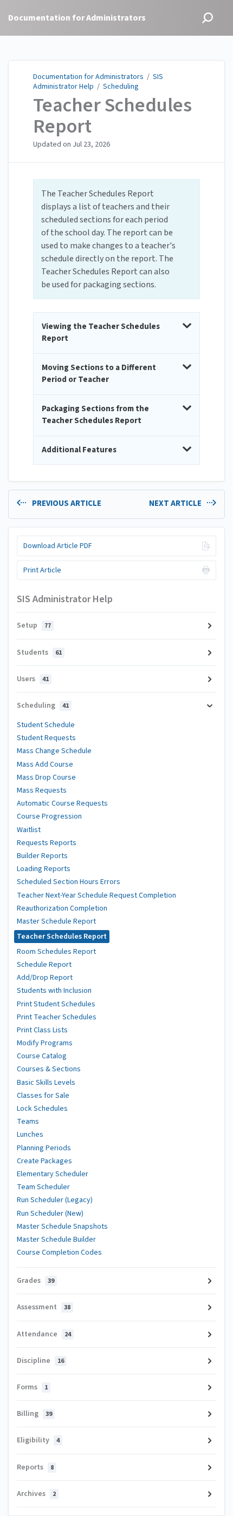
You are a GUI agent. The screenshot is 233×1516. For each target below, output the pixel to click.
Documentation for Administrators (88, 76)
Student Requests (46, 738)
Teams (28, 1121)
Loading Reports (43, 869)
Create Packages (44, 1161)
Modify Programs (45, 1043)
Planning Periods (44, 1148)
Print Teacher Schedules (56, 1017)
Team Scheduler (43, 1187)
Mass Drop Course (46, 777)
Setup (34, 625)
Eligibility (38, 1440)
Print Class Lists (42, 1030)
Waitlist (29, 830)
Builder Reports (42, 856)
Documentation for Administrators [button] (77, 17)
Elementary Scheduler (52, 1174)
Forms (32, 1387)
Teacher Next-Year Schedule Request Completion (96, 895)
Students (39, 652)
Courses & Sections (49, 1069)
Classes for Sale (43, 1095)
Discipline (40, 1360)
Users (33, 679)
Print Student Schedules (56, 1004)
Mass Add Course (45, 764)
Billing (34, 1413)
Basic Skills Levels (46, 1082)
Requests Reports (46, 843)
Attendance (44, 1334)
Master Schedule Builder (56, 1239)
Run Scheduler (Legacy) (55, 1200)
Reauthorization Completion (62, 908)
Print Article (42, 570)
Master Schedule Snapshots (62, 1226)
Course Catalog (42, 1056)
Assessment (43, 1307)
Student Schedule (46, 725)
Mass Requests (42, 790)
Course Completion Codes (59, 1252)
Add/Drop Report (45, 977)
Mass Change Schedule (54, 751)
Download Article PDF (57, 546)
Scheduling (121, 86)
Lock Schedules (42, 1108)
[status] (116, 239)
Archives (36, 1493)
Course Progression (49, 816)
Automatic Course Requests (62, 803)
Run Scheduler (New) (50, 1213)
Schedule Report (44, 964)
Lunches (30, 1134)
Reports (35, 1467)
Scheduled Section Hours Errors (68, 881)
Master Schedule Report (56, 921)
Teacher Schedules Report (112, 116)
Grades (35, 1280)
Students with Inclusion (54, 990)
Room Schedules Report (56, 951)
